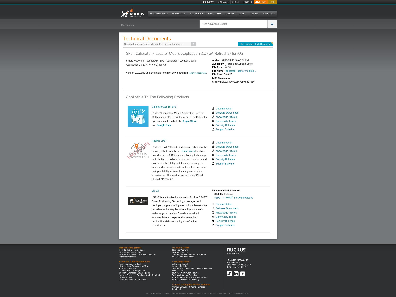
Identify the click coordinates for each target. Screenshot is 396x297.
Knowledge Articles (226, 117)
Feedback (176, 289)
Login (272, 2)
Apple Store (190, 121)
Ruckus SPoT (159, 140)
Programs (208, 2)
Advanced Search (180, 264)
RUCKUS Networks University (185, 280)
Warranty (269, 14)
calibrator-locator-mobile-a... (241, 70)
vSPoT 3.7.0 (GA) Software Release (233, 197)
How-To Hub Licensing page (132, 250)
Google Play (164, 125)
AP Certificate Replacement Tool (133, 266)
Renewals (223, 2)
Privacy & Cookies (207, 293)
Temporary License (127, 257)
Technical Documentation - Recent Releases (192, 268)
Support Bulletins (225, 129)
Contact (247, 2)
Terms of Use (193, 293)
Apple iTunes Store (197, 73)
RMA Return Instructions (183, 257)
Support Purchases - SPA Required (135, 273)
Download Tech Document (257, 44)
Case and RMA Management (132, 271)
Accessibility (221, 293)
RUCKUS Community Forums (185, 273)
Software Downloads (227, 112)
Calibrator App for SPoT (165, 106)
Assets (254, 14)
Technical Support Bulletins (184, 275)
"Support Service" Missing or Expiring (189, 254)
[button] (272, 24)
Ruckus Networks (237, 260)
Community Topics (226, 121)
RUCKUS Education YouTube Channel (189, 277)
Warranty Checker (180, 252)
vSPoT (155, 190)
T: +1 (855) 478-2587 (236, 267)
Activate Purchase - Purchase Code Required (139, 275)
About (235, 2)
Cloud (262, 2)
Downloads (179, 14)
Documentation (159, 14)
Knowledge (196, 14)
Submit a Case (125, 277)
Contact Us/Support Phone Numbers (188, 287)
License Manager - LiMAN (130, 252)
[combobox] (234, 24)
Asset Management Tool (130, 264)
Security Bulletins (225, 125)
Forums (230, 14)
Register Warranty (180, 250)
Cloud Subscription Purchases (132, 280)
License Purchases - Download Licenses (137, 254)
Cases (242, 14)
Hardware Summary (128, 268)
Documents (127, 25)
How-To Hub (214, 14)
